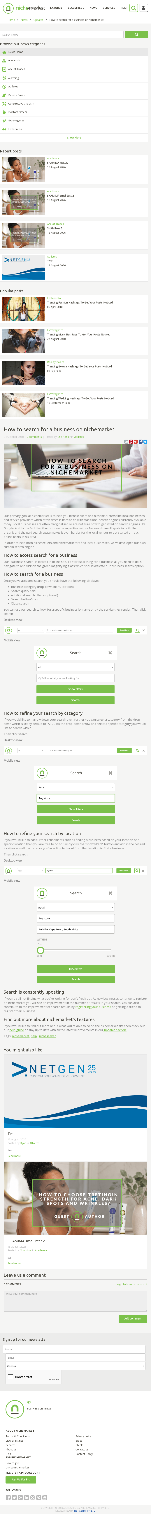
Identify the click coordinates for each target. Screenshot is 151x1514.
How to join (13, 1463)
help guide (16, 1030)
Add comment (132, 1318)
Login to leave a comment (131, 1284)
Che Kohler (64, 436)
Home (11, 19)
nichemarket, (21, 1036)
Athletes (34, 1143)
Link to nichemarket (17, 1467)
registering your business (93, 1007)
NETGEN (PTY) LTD (85, 1510)
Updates (38, 19)
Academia (41, 1250)
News (24, 19)
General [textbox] (11, 1366)
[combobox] (75, 1366)
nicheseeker (47, 1036)
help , (34, 1036)
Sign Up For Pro (20, 1479)
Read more (14, 1156)
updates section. (115, 1030)
